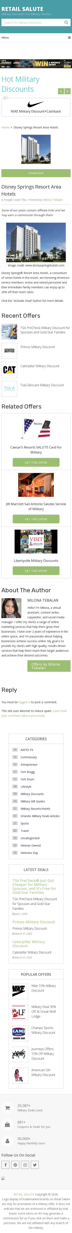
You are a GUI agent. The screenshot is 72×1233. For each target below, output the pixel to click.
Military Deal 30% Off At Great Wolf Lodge (43, 1011)
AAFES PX (27, 750)
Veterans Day (29, 853)
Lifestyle (26, 786)
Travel (25, 831)
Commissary (29, 757)
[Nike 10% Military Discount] (20, 991)
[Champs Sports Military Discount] (20, 1033)
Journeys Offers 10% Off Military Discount (42, 1054)
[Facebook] (5, 1165)
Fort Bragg (28, 772)
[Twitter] (35, 1165)
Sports (25, 823)
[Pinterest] (15, 1165)
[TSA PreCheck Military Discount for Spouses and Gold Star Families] (9, 332)
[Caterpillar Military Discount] (9, 370)
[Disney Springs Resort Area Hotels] (36, 149)
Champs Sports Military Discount (43, 1030)
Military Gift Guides (33, 801)
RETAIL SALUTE (22, 9)
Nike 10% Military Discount (43, 988)
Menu (5, 37)
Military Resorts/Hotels (35, 809)
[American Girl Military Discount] (20, 1075)
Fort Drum (27, 779)
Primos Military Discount (37, 347)
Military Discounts (32, 794)
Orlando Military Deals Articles (40, 816)
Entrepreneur (29, 764)
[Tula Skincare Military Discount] (9, 389)
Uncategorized (30, 838)
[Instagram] (25, 1165)
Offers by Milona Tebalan (45, 666)
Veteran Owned (31, 845)
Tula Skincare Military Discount (42, 385)
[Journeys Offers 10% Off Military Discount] (20, 1054)
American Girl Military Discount (43, 1072)
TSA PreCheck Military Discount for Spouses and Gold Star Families (45, 330)
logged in (24, 702)
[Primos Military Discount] (9, 351)
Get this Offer (36, 462)
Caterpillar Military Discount (39, 366)
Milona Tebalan (53, 200)
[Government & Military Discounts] (3, 1179)
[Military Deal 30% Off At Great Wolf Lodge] (20, 1012)
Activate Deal (36, 173)
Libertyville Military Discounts (36, 560)
